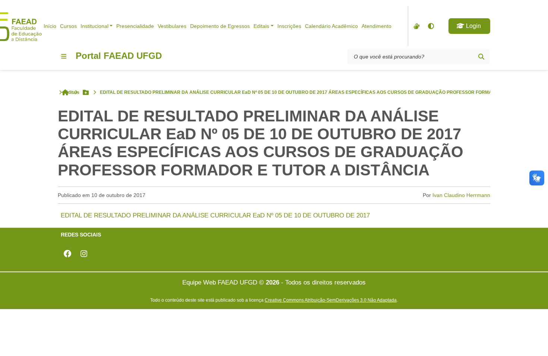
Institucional (94, 26)
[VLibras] (416, 26)
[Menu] (64, 56)
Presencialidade (135, 26)
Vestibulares (172, 26)
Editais (261, 26)
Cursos (68, 26)
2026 (272, 282)
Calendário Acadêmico (331, 26)
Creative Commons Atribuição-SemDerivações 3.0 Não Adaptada (331, 300)
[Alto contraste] (431, 26)
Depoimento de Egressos (220, 26)
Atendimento (376, 26)
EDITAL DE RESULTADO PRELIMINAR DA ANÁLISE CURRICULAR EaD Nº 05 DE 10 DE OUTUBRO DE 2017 (215, 215)
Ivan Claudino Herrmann (461, 195)
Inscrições (289, 26)
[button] (469, 26)
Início (50, 26)
